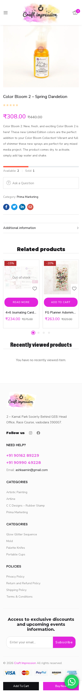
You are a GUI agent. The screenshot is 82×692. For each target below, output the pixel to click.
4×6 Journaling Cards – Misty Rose (21, 312)
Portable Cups (15, 554)
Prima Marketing (27, 197)
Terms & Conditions (19, 597)
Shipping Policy (16, 590)
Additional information (19, 228)
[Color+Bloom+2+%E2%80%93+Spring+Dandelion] (14, 207)
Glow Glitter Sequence (21, 534)
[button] (61, 302)
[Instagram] (30, 433)
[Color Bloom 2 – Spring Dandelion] (6, 207)
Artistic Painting (16, 492)
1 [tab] (33, 333)
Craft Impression (25, 663)
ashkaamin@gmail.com (32, 470)
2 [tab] (38, 333)
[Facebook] (38, 433)
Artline (10, 499)
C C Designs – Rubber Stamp (25, 506)
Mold (9, 541)
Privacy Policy (15, 577)
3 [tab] (44, 333)
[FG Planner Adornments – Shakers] (61, 277)
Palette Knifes (15, 548)
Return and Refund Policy (23, 583)
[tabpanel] (21, 294)
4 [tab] (49, 333)
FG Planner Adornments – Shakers (61, 312)
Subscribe (64, 642)
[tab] (41, 228)
